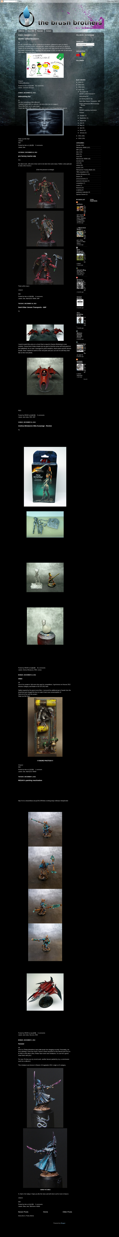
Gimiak (78, 145)
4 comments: (39, 296)
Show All (85, 379)
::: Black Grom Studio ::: (81, 228)
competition (79, 183)
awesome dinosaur (28, 87)
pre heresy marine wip (27, 156)
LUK (77, 163)
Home (45, 1212)
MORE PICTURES (45, 1189)
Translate (90, 46)
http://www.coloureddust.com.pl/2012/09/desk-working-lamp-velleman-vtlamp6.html (43, 800)
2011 (79, 136)
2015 (80, 82)
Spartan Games (81, 194)
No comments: (39, 85)
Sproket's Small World (80, 280)
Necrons (31, 1035)
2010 (80, 138)
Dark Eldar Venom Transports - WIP (32, 307)
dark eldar (26, 417)
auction (78, 167)
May (81, 125)
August (82, 120)
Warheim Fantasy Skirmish (79, 334)
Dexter (78, 176)
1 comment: (39, 769)
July (81, 123)
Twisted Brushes (79, 297)
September (83, 118)
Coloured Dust (81, 344)
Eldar (24, 1206)
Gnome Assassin (85, 286)
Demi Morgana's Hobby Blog (80, 251)
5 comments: (42, 1033)
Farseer (21, 1044)
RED (30, 417)
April (81, 128)
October (82, 115)
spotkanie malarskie (82, 192)
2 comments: (39, 145)
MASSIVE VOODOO (80, 362)
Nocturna (79, 187)
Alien (20, 679)
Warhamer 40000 (31, 298)
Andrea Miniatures (28, 670)
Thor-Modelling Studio (80, 314)
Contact (48, 31)
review (40, 670)
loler (24, 147)
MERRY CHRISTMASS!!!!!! (28, 39)
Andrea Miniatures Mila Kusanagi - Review (35, 426)
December (83, 91)
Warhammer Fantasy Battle (84, 169)
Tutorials (40, 31)
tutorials (78, 161)
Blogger (63, 1223)
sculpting (78, 190)
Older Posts (67, 1212)
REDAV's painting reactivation (30, 780)
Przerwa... (79, 337)
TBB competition (81, 172)
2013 (80, 87)
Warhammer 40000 (82, 158)
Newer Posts (23, 1212)
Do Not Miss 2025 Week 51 (80, 272)
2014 (80, 84)
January (82, 132)
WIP (38, 298)
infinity (78, 165)
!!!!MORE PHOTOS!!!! (45, 761)
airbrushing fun (24, 96)
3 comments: (41, 415)
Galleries (21, 31)
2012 (80, 89)
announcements (81, 178)
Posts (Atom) (30, 1215)
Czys (77, 156)
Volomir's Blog (81, 270)
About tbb (31, 31)
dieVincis (80, 204)
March (82, 130)
